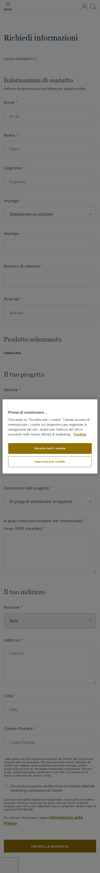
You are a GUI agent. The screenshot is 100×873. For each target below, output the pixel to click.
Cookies (80, 434)
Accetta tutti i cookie (50, 448)
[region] (50, 436)
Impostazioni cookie (50, 461)
